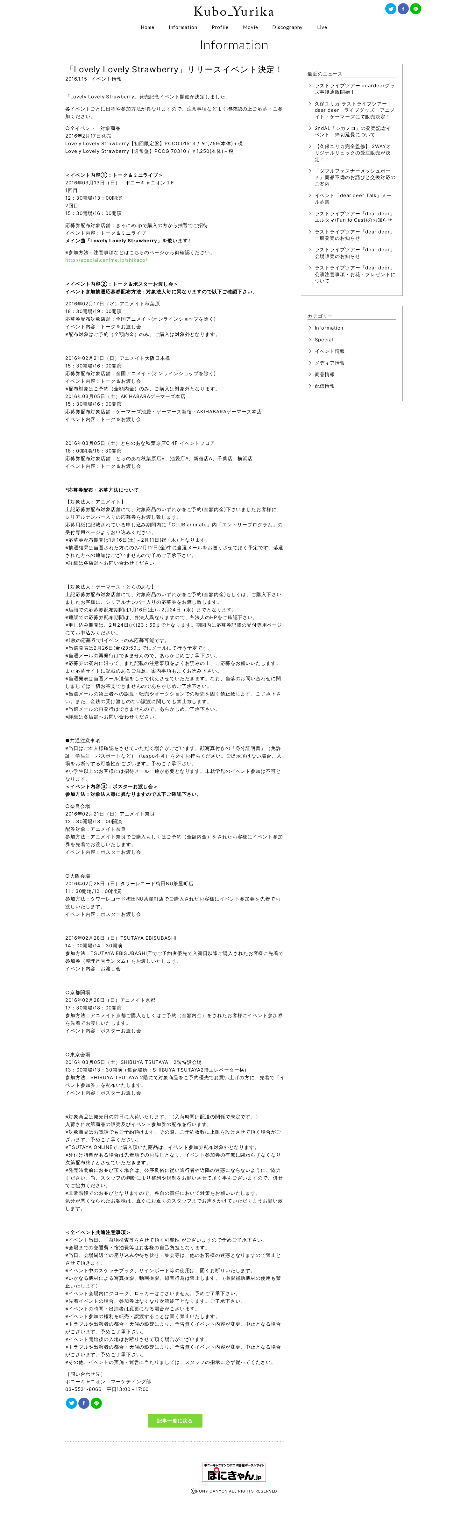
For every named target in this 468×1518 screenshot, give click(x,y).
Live (322, 27)
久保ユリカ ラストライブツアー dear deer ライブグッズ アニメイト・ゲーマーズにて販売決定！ (355, 110)
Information (183, 27)
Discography (287, 27)
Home (147, 27)
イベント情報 (106, 79)
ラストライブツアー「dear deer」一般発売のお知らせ (355, 235)
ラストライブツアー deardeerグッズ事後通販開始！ (355, 88)
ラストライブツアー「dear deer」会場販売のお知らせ (355, 252)
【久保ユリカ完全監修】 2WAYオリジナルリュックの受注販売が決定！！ (353, 152)
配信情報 (325, 386)
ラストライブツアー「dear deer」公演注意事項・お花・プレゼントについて (355, 274)
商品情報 (325, 374)
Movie (250, 27)
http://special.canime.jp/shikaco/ (106, 260)
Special (324, 340)
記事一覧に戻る (175, 1421)
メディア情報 (330, 363)
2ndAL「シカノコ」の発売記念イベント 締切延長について (353, 131)
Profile (220, 27)
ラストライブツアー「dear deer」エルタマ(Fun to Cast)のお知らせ (355, 216)
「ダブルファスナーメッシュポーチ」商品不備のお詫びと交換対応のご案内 (355, 177)
